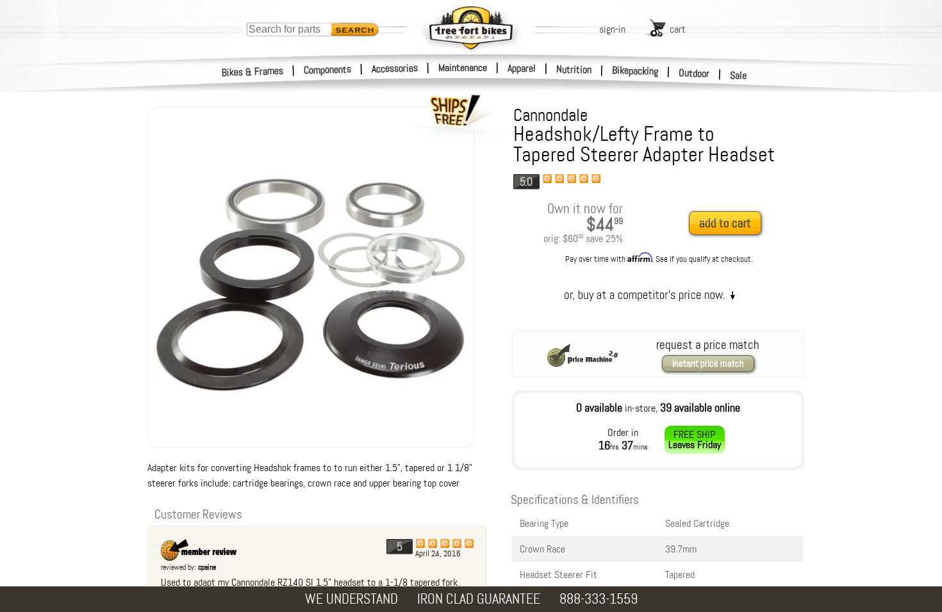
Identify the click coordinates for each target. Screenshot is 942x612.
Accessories (395, 68)
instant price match (708, 363)
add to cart (725, 223)
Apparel (522, 68)
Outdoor (694, 73)
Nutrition (573, 69)
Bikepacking (635, 70)
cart (678, 29)
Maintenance (462, 67)
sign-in (612, 29)
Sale (738, 75)
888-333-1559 (598, 599)
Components (328, 69)
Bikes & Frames (253, 71)
